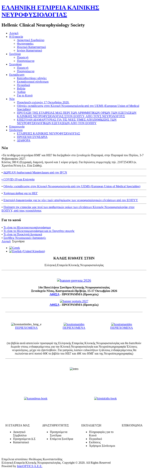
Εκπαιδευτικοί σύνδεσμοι (33, 81)
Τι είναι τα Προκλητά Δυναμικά (22, 234)
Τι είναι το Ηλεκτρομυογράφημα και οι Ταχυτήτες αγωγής (38, 231)
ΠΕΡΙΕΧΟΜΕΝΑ (26, 327)
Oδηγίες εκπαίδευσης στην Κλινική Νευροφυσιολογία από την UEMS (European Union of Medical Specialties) (71, 186)
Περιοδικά (23, 85)
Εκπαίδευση (16, 74)
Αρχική (13, 33)
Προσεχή (22, 57)
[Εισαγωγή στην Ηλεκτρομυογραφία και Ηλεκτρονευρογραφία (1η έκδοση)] (36, 398)
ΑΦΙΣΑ (54, 294)
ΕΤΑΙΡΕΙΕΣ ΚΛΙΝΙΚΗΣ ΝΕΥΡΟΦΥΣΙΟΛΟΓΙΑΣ (48, 133)
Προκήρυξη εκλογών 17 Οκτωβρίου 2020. (43, 102)
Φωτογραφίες (25, 43)
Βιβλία (21, 88)
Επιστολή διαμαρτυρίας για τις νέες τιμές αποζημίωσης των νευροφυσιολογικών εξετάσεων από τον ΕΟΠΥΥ (70, 200)
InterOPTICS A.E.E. (29, 466)
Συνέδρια (15, 54)
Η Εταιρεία (16, 36)
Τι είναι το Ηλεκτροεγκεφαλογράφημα (27, 227)
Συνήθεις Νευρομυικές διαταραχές (24, 237)
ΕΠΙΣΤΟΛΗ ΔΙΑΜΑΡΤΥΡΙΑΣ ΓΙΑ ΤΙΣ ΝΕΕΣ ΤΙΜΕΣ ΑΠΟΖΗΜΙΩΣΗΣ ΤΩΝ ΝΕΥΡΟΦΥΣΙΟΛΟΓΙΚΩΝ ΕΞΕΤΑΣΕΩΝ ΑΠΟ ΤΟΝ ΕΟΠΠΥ (67, 121)
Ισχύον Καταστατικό (29, 50)
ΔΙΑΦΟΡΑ (23, 140)
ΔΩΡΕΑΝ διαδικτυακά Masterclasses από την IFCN (35, 172)
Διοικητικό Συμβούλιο (30, 40)
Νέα (11, 99)
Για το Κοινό (25, 95)
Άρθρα (21, 92)
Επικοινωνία (16, 126)
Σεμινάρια (15, 64)
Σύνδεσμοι (16, 130)
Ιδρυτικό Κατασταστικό (31, 47)
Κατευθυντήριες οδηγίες (32, 78)
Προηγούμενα (25, 60)
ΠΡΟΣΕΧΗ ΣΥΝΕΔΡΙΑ (32, 137)
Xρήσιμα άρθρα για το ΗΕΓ (20, 193)
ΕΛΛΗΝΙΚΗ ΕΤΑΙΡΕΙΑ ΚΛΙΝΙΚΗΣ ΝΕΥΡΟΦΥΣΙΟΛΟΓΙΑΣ (50, 11)
